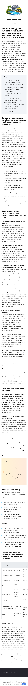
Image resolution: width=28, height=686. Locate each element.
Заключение (10, 111)
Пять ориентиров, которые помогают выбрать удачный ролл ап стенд (13, 89)
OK (24, 684)
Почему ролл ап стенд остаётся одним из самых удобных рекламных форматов (13, 82)
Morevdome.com (14, 20)
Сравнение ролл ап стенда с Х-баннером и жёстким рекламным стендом (14, 106)
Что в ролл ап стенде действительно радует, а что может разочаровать (13, 100)
